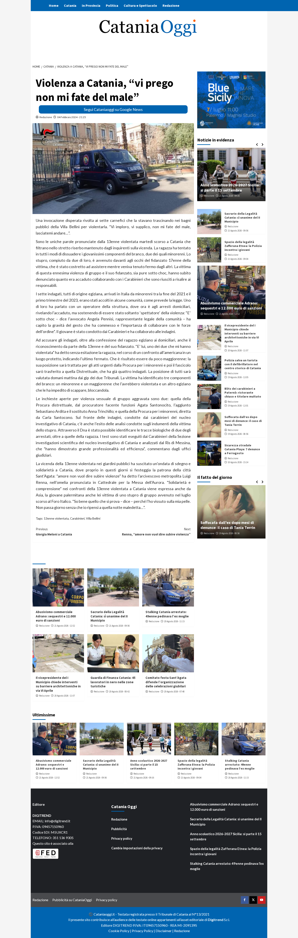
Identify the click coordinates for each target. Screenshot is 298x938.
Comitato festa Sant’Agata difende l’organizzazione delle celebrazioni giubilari (166, 682)
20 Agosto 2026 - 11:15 (174, 621)
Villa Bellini (93, 518)
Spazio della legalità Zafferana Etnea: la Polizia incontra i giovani (243, 246)
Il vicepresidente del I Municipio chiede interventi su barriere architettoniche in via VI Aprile (58, 684)
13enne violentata (56, 518)
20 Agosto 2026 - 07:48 (174, 691)
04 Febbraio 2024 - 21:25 (71, 117)
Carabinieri (77, 518)
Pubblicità (119, 829)
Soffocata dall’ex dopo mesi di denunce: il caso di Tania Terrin (243, 421)
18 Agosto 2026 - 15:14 (238, 462)
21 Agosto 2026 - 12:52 (64, 625)
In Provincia (91, 5)
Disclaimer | (165, 931)
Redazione (171, 5)
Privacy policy (121, 838)
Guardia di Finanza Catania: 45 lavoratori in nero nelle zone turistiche (113, 682)
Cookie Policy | (120, 931)
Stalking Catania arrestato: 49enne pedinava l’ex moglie (167, 614)
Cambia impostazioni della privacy (137, 848)
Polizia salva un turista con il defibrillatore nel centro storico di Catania (242, 364)
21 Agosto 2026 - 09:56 (119, 625)
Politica (112, 5)
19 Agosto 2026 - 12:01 (238, 405)
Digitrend (215, 920)
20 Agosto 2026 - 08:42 (119, 691)
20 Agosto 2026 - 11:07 (64, 695)
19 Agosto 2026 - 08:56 (238, 433)
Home (53, 5)
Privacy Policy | (144, 931)
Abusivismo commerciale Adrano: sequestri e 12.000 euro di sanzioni (56, 616)
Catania (70, 5)
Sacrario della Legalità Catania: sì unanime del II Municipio (109, 616)
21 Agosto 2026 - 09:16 (229, 195)
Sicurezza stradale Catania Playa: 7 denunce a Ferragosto (242, 449)
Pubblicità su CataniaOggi (72, 900)
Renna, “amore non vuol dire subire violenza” (156, 531)
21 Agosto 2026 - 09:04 (238, 258)
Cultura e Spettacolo (140, 5)
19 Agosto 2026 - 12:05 (238, 377)
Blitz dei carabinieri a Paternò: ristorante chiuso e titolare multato (242, 392)
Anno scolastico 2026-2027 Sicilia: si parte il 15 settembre (230, 187)
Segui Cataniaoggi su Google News (113, 109)
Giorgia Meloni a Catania (54, 531)
